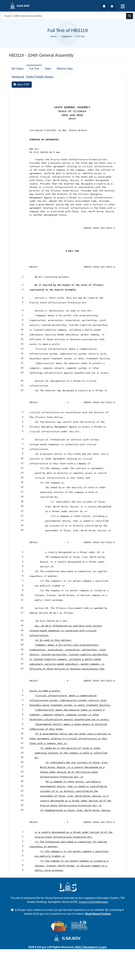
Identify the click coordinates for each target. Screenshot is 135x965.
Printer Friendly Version (40, 76)
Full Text (34, 68)
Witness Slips (65, 68)
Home (53, 36)
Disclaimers (90, 947)
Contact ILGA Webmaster (93, 902)
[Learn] (104, 6)
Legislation (66, 36)
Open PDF (23, 84)
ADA (78, 947)
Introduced (18, 76)
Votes (48, 68)
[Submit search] (129, 16)
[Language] (111, 6)
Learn (103, 947)
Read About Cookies (98, 913)
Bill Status (18, 68)
